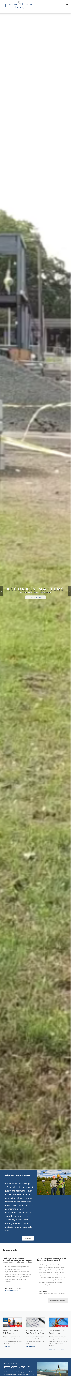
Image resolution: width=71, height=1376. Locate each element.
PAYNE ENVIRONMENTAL (11, 1290)
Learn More (28, 1238)
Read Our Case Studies (56, 1349)
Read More (6, 1347)
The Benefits (30, 1347)
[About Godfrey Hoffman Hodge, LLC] (35, 1322)
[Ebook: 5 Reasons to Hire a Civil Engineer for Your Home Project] (12, 1322)
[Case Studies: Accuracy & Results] (58, 1322)
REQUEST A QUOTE (35, 597)
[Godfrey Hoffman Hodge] (19, 4)
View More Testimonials (58, 1300)
